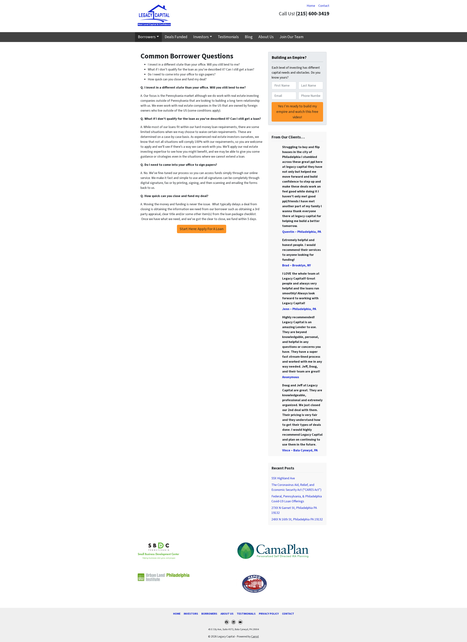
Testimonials (228, 37)
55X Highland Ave (283, 478)
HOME (176, 614)
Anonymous (290, 377)
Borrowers (147, 37)
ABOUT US (227, 614)
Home (311, 5)
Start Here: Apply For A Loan (202, 229)
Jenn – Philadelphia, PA (299, 309)
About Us (266, 37)
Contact (323, 5)
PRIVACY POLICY (269, 614)
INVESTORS (191, 614)
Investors (201, 37)
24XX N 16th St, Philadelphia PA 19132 (297, 519)
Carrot (255, 637)
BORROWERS (209, 614)
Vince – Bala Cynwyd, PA (300, 450)
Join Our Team (291, 37)
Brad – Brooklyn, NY (296, 265)
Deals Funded (176, 37)
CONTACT (288, 614)
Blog (248, 37)
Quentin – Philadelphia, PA (301, 232)
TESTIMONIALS (246, 614)
